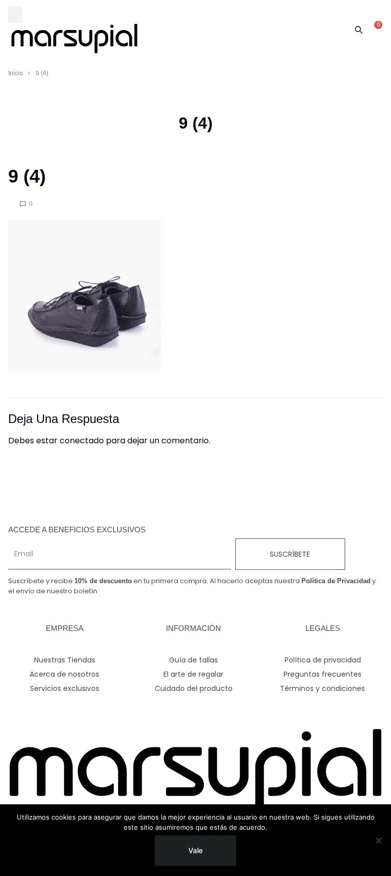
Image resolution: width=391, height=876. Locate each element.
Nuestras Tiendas (64, 660)
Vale (195, 850)
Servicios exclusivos (64, 688)
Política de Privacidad (336, 581)
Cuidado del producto (194, 688)
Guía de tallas (193, 660)
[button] (15, 14)
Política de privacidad (323, 660)
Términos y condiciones (322, 688)
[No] (378, 840)
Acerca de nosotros (64, 674)
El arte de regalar (193, 674)
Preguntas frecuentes (322, 674)
